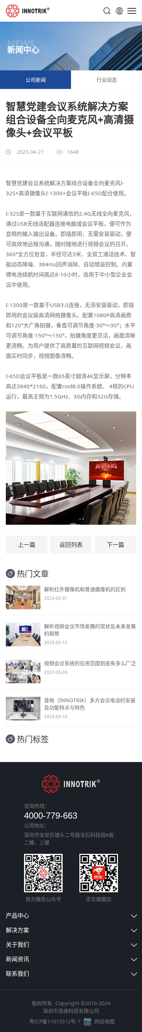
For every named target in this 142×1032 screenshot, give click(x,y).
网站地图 (104, 1021)
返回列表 (71, 545)
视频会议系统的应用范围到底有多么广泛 (90, 663)
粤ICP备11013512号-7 (54, 1021)
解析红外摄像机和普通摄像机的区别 (85, 589)
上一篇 (26, 545)
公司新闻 (35, 79)
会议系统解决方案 (49, 183)
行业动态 (106, 79)
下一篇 (115, 545)
